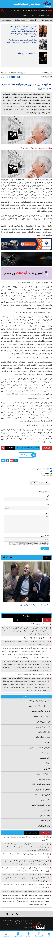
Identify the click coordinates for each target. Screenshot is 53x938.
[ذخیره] (10, 77)
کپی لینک (46, 448)
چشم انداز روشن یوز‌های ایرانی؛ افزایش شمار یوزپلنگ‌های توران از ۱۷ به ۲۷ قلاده (25, 838)
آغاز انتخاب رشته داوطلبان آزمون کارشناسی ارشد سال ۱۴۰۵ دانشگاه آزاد (25, 855)
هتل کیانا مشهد (44, 732)
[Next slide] (4, 557)
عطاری (47, 742)
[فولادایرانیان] (26, 244)
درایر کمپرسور (45, 758)
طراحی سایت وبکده (42, 794)
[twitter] (3, 460)
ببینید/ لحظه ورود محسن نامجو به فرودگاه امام (33, 674)
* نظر (47, 513)
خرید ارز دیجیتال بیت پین (39, 705)
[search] (2, 11)
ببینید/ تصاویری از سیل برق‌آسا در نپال (36, 637)
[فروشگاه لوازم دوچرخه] (26, 259)
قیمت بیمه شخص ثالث (41, 784)
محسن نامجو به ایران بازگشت (26, 53)
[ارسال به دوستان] (6, 77)
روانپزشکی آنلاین (43, 826)
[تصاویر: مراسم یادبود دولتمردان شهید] (26, 582)
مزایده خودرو (45, 799)
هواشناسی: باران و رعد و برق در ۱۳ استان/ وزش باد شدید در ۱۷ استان (26, 891)
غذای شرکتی (45, 752)
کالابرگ (47, 763)
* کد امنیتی (45, 536)
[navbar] (50, 10)
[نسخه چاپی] (2, 77)
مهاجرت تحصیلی (43, 773)
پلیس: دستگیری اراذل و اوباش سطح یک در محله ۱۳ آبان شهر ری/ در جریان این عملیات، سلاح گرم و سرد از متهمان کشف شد (25, 862)
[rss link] (17, 914)
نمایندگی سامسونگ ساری (40, 747)
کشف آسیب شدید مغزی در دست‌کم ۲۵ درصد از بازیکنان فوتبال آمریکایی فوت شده (22, 41)
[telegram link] (12, 914)
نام (48, 495)
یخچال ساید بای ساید (41, 716)
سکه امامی (46, 810)
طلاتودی (47, 768)
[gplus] (12, 460)
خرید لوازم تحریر (43, 721)
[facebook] (7, 460)
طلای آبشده (45, 820)
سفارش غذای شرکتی (42, 789)
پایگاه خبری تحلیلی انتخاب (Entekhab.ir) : (36, 148)
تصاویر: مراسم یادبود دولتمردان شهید (34, 604)
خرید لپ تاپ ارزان (43, 726)
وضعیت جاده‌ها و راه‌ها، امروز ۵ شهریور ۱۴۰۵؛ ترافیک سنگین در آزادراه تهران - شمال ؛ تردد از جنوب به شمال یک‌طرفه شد (25, 869)
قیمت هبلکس (44, 779)
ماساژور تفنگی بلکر (43, 737)
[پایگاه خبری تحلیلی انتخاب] (47, 4)
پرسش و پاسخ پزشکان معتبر (39, 700)
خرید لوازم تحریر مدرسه (41, 711)
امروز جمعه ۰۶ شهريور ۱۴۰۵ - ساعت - (35, 10)
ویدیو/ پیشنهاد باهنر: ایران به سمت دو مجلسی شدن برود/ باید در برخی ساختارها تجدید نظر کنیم (25, 643)
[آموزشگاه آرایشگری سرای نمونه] (26, 273)
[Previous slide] (11, 557)
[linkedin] (16, 460)
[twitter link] (7, 914)
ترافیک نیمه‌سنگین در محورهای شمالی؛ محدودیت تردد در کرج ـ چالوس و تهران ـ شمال (25, 886)
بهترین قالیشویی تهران (41, 805)
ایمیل (47, 504)
